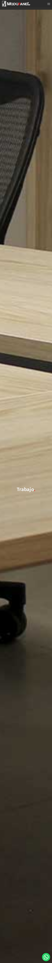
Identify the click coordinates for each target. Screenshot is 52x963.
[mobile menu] (49, 4)
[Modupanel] (16, 4)
